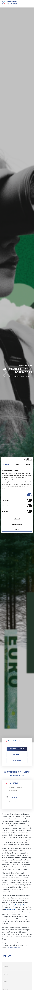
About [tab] (28, 464)
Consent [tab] (6, 464)
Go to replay (17, 754)
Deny (17, 529)
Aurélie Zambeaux (14, 947)
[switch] (29, 500)
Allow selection (17, 524)
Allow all (17, 519)
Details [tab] (17, 464)
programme (17, 760)
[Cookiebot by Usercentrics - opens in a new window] (24, 459)
